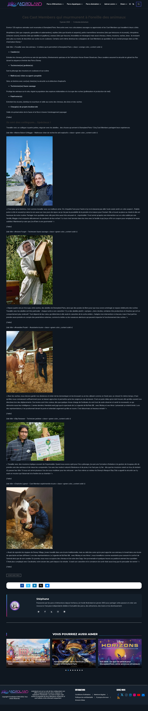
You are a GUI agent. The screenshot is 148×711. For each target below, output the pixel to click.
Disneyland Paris (14, 575)
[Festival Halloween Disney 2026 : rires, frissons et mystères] (120, 653)
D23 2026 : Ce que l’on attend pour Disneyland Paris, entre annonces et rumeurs (74, 663)
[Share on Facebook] (22, 585)
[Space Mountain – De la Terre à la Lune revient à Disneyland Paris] (28, 653)
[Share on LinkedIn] (34, 585)
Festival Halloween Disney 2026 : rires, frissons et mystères (117, 663)
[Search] (138, 4)
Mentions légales (99, 694)
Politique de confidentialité (84, 697)
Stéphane (42, 598)
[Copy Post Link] (41, 585)
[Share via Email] (47, 585)
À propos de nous (102, 697)
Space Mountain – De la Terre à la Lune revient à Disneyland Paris (25, 663)
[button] (9, 655)
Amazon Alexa (80, 700)
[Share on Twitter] (28, 585)
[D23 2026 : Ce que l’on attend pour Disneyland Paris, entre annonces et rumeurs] (74, 653)
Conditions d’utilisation (83, 694)
